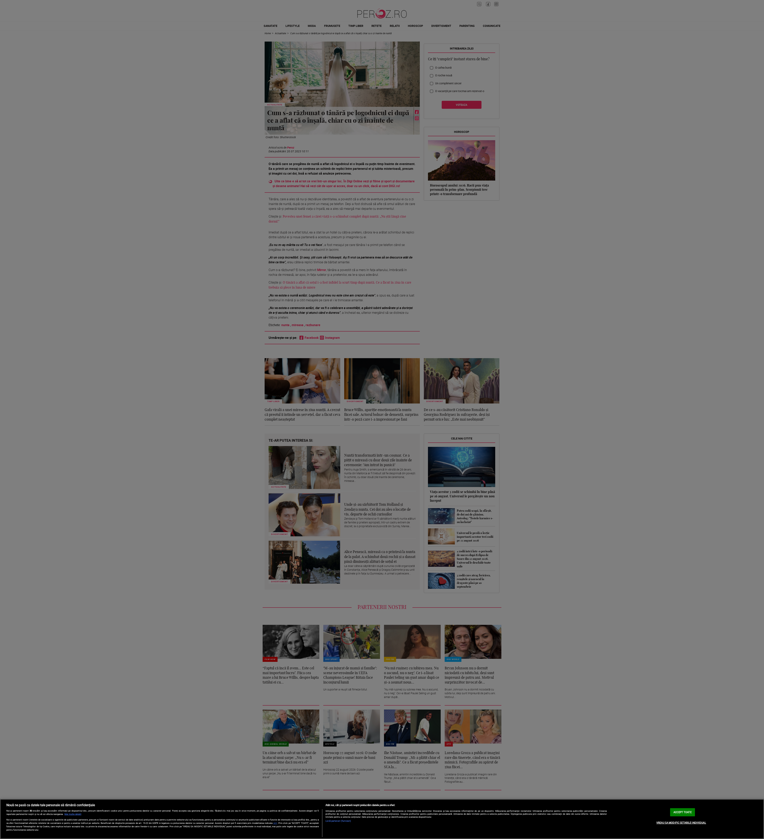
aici (275, 823)
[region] (382, 819)
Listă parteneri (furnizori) (338, 820)
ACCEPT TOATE (682, 812)
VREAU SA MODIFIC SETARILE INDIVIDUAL (681, 822)
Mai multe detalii (72, 814)
